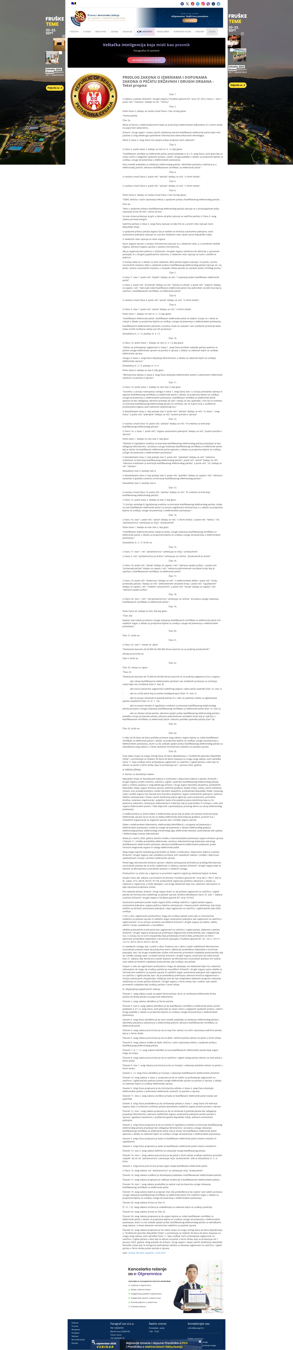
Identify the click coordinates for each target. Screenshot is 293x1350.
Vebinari (75, 1336)
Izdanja (114, 31)
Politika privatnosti (195, 1338)
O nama (87, 31)
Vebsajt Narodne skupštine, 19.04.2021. (147, 1252)
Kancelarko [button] (163, 31)
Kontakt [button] (199, 31)
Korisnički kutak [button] (182, 31)
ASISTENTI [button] (147, 31)
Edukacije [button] (127, 31)
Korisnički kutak (78, 1339)
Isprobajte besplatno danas (146, 60)
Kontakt (75, 1343)
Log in (212, 31)
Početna (74, 31)
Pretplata (75, 1333)
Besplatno (100, 31)
